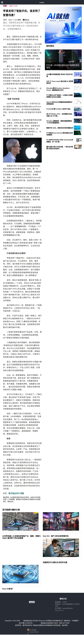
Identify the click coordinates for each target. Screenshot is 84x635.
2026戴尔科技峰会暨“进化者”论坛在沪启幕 (59, 75)
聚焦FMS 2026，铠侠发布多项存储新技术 (59, 128)
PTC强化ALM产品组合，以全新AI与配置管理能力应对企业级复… (59, 96)
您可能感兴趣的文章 (11, 510)
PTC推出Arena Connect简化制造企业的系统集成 (59, 134)
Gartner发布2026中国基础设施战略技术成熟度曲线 (59, 103)
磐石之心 (26, 20)
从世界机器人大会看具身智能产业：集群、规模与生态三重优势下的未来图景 (21, 537)
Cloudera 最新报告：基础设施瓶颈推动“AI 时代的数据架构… (59, 122)
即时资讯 (50, 46)
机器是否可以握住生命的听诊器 (55, 562)
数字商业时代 (14, 493)
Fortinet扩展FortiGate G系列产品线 (58, 109)
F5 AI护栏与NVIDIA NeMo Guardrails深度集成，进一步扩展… (59, 141)
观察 (5, 6)
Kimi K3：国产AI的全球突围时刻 (55, 536)
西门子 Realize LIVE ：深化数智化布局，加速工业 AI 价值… (59, 115)
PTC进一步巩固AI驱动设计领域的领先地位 (62, 66)
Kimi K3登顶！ (8, 588)
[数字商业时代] (42, 2)
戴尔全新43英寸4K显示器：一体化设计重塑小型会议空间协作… (59, 148)
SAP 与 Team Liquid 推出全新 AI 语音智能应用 (59, 82)
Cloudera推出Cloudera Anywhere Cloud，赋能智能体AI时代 (58, 89)
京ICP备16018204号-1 (26, 623)
